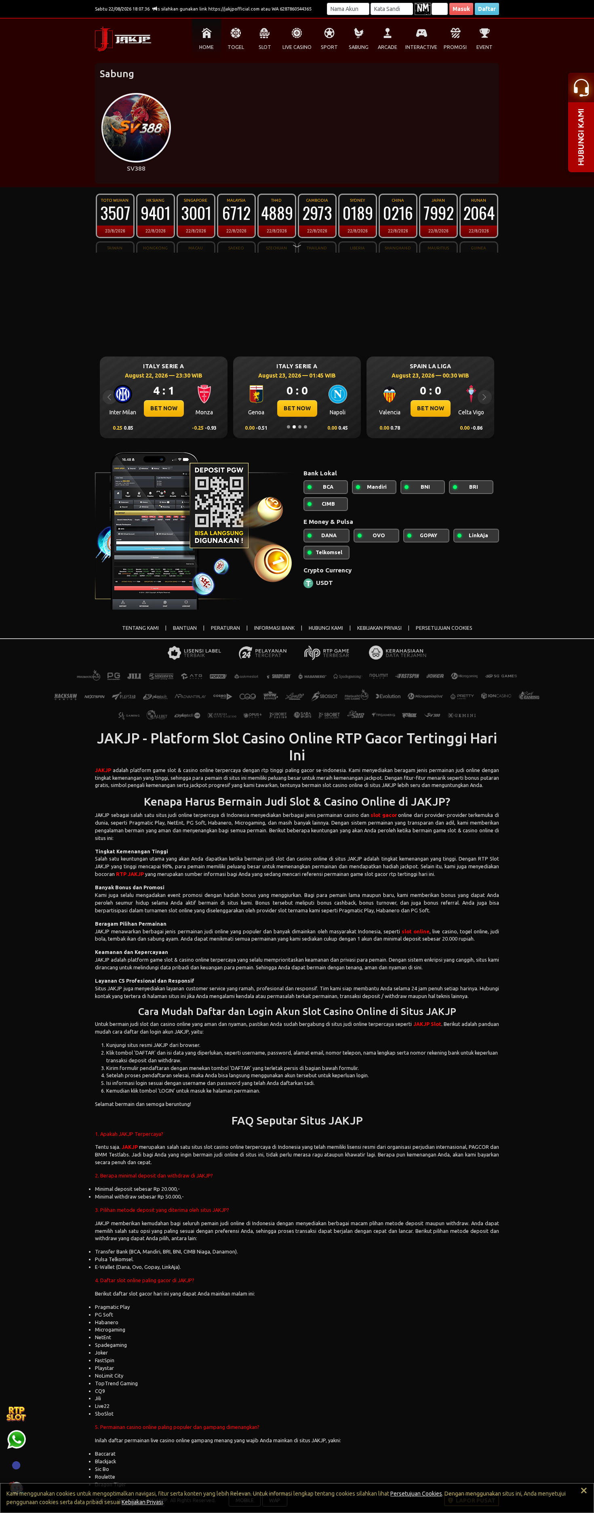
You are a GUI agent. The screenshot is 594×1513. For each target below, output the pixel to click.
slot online (416, 931)
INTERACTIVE (421, 47)
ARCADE (387, 47)
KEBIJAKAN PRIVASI (379, 628)
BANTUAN (185, 628)
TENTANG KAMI (140, 628)
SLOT (265, 47)
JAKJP (103, 770)
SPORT (329, 47)
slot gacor (384, 815)
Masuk (461, 9)
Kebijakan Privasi (142, 1502)
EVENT (484, 47)
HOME (206, 47)
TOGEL (235, 47)
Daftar (487, 9)
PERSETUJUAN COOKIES (444, 628)
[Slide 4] (305, 427)
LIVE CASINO (297, 47)
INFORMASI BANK (274, 628)
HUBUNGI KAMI (326, 628)
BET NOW (434, 408)
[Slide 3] (299, 427)
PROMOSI (455, 47)
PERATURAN (225, 628)
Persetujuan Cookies (416, 1493)
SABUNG (359, 47)
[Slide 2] (294, 427)
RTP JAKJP (130, 874)
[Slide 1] (288, 427)
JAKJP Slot (427, 1024)
